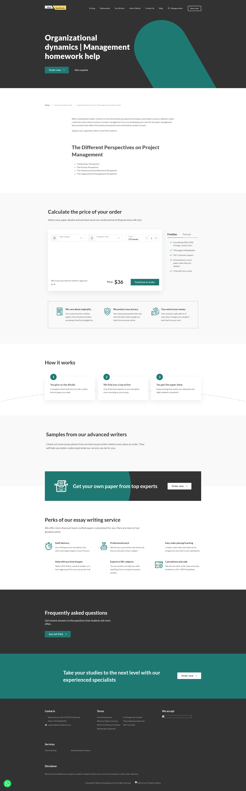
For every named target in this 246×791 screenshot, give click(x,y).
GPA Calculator (129, 725)
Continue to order (145, 282)
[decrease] (147, 238)
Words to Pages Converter (107, 721)
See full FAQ (56, 634)
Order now (55, 70)
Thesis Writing (50, 750)
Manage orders (177, 8)
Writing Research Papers (81, 750)
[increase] (155, 238)
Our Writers (120, 8)
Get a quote (81, 70)
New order (194, 8)
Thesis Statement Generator (134, 721)
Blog (161, 8)
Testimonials (105, 8)
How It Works (134, 8)
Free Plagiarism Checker (132, 717)
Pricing (92, 8)
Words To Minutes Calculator (108, 725)
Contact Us (149, 8)
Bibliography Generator (106, 729)
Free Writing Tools (104, 717)
